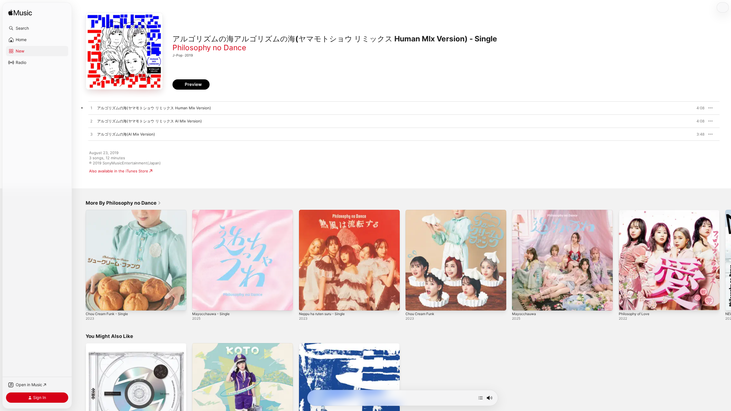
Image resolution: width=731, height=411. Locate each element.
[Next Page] (725, 260)
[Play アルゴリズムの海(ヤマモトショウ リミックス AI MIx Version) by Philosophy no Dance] (91, 121)
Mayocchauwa (524, 212)
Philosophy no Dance (209, 47)
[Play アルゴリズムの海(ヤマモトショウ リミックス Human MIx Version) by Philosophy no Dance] (91, 108)
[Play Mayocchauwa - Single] (199, 303)
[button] (37, 28)
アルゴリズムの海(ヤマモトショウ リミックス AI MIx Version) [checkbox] (149, 121)
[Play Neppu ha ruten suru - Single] (306, 303)
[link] (123, 203)
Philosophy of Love (636, 212)
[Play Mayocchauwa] (519, 303)
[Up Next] (480, 398)
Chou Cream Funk (421, 212)
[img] (20, 13)
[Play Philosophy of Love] (626, 303)
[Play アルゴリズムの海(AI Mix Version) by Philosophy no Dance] (91, 134)
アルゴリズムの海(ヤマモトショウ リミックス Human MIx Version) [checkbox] (154, 108)
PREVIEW (698, 108)
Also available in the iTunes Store (118, 171)
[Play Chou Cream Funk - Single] (93, 303)
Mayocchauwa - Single (212, 212)
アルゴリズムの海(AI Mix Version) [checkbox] (126, 134)
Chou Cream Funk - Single (109, 212)
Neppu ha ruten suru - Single (325, 212)
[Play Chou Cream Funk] (412, 303)
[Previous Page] (80, 260)
